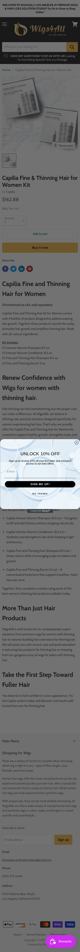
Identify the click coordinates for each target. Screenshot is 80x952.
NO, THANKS (40, 494)
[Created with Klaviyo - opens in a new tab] (40, 511)
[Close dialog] (77, 443)
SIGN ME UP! (40, 484)
